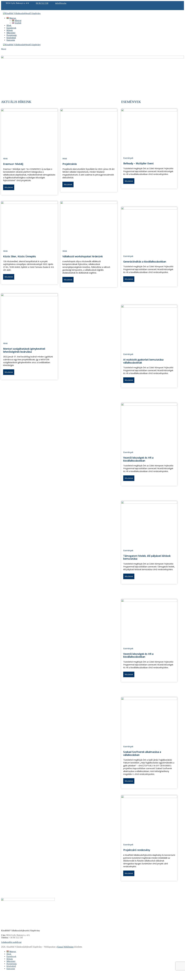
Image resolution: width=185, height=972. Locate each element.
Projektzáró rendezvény (136, 850)
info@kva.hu (60, 3)
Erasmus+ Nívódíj (13, 164)
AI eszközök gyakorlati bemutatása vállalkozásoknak (143, 361)
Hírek (5, 158)
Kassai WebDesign (65, 947)
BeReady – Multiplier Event (138, 163)
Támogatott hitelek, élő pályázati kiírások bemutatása (147, 557)
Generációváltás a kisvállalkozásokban (144, 261)
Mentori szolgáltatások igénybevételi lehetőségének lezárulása (24, 350)
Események (128, 158)
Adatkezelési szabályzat (11, 942)
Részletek (8, 187)
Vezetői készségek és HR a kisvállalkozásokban (138, 459)
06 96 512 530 (42, 3)
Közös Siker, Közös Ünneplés (19, 256)
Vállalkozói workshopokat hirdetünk (82, 256)
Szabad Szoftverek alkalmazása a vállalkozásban (142, 753)
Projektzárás (69, 164)
